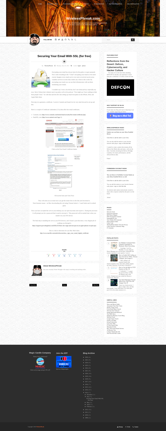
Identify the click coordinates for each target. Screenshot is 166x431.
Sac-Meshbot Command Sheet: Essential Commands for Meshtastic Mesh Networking (127, 244)
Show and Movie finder (113, 304)
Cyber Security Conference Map (115, 226)
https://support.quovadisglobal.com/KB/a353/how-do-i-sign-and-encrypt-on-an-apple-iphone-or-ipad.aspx (64, 225)
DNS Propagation (133, 4)
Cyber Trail (110, 223)
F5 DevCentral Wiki (112, 325)
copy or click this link (125, 143)
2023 (86, 365)
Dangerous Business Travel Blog (115, 315)
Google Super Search (112, 319)
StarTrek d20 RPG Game (114, 333)
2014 (86, 390)
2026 (86, 357)
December (90, 394)
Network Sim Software (113, 310)
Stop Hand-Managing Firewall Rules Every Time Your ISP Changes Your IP (127, 281)
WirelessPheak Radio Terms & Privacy (117, 224)
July (88, 396)
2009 (86, 418)
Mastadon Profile (111, 327)
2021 (86, 371)
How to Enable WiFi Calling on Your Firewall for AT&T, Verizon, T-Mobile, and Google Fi (128, 256)
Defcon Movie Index (112, 221)
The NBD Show (111, 314)
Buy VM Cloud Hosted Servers (115, 328)
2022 (86, 368)
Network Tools (52, 4)
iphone (84, 65)
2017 (86, 381)
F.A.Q (128, 426)
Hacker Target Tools (112, 307)
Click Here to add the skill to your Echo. (118, 137)
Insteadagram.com (112, 218)
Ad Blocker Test (111, 330)
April (88, 404)
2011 (86, 412)
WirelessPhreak (48, 65)
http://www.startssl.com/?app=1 (51, 117)
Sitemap (121, 426)
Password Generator (70, 4)
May (88, 402)
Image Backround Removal (114, 312)
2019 (86, 376)
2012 (86, 409)
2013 (86, 392)
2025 (86, 360)
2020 (86, 373)
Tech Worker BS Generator (114, 220)
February (89, 406)
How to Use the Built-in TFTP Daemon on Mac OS (127, 268)
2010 (86, 415)
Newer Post (33, 285)
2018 (86, 379)
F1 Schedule (110, 228)
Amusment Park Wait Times (114, 306)
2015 (86, 387)
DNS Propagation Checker (114, 216)
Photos (86, 4)
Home (40, 4)
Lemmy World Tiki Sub (113, 332)
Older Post (95, 285)
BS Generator (99, 4)
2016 (86, 384)
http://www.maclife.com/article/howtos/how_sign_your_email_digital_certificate (64, 233)
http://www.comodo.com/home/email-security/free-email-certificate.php (63, 114)
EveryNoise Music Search (114, 309)
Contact (136, 426)
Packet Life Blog (111, 320)
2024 (86, 362)
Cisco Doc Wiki (111, 323)
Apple (79, 65)
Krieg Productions (112, 322)
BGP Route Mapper (115, 4)
